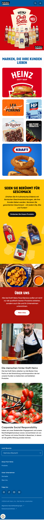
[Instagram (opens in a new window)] (4, 492)
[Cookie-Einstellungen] (3, 516)
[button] (35, 3)
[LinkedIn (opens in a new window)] (19, 492)
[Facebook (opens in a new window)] (9, 492)
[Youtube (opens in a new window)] (14, 492)
